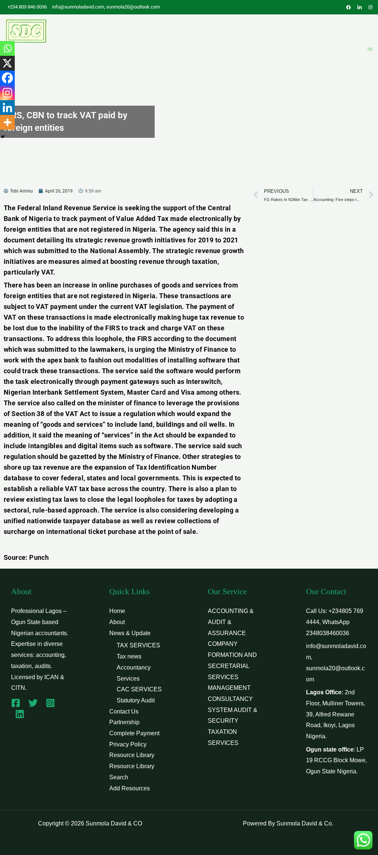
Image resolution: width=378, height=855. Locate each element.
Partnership (124, 722)
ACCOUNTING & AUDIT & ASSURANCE (231, 622)
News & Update (130, 633)
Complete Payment (134, 733)
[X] (7, 63)
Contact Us (123, 711)
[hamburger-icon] (369, 49)
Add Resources (129, 788)
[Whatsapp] (7, 48)
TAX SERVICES (138, 645)
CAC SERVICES (139, 689)
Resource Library (131, 755)
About (117, 622)
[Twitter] (33, 703)
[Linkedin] (7, 107)
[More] (7, 122)
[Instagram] (7, 92)
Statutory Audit (136, 700)
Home (117, 611)
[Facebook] (7, 78)
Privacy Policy (128, 744)
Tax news (129, 656)
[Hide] (3, 137)
